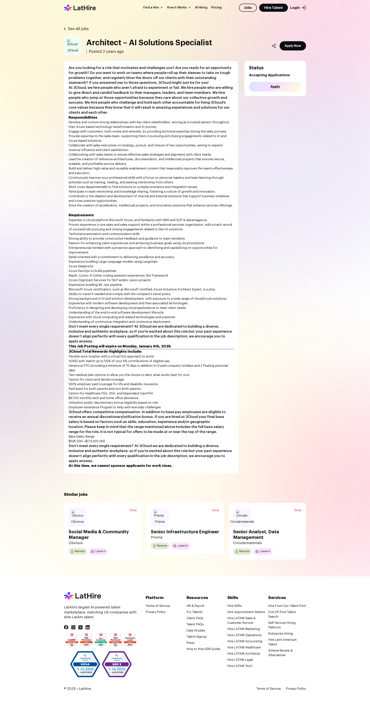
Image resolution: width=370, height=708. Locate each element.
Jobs (248, 8)
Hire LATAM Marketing (243, 629)
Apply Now (293, 45)
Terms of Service (158, 605)
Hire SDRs (234, 605)
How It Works (177, 7)
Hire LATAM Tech (239, 666)
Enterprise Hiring (280, 633)
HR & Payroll (195, 605)
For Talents (195, 612)
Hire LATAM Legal (240, 659)
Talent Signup (197, 636)
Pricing (216, 7)
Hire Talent (273, 8)
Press (190, 642)
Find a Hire (151, 7)
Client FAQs (195, 618)
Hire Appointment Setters (246, 612)
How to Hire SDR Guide (203, 649)
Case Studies (196, 630)
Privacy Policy (156, 612)
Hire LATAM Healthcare (244, 647)
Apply (275, 86)
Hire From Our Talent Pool (287, 605)
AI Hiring (201, 7)
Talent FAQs (195, 624)
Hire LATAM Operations (244, 635)
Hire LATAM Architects (243, 653)
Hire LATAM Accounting (244, 641)
